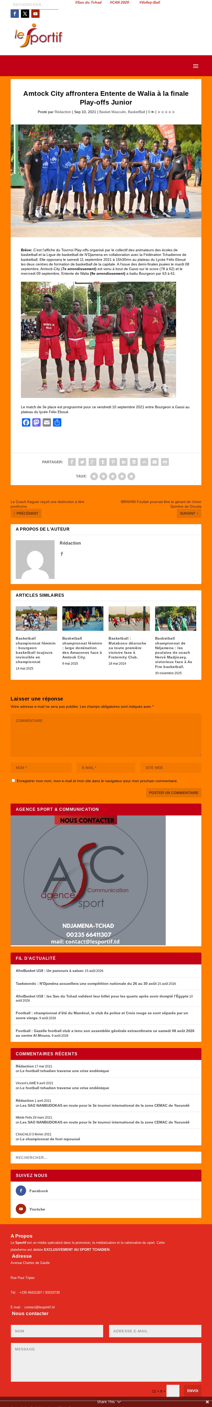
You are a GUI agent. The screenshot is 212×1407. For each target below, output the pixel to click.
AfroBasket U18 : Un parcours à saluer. (50, 971)
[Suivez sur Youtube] (35, 14)
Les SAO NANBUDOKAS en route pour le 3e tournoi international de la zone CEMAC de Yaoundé (105, 1105)
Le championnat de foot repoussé (50, 1139)
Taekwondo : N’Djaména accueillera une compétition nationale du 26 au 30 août (86, 983)
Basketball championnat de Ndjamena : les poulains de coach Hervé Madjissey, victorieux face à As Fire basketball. (173, 652)
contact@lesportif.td (39, 1307)
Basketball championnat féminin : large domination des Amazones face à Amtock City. (82, 647)
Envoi (192, 1391)
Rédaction (63, 112)
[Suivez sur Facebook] (15, 14)
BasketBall (136, 112)
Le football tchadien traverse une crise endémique (64, 1071)
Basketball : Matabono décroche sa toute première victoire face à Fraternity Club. (127, 647)
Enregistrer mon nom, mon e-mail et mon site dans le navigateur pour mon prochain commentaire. (97, 781)
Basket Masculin (112, 112)
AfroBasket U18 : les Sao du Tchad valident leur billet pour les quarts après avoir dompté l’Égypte (102, 996)
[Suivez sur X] (25, 14)
